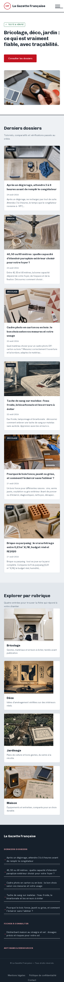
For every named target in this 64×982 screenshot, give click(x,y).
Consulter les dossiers (20, 58)
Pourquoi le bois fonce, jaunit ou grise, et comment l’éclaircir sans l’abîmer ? (33, 909)
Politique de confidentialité (42, 975)
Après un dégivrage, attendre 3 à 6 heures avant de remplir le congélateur (32, 859)
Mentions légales (16, 975)
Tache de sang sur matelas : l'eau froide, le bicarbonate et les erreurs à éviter (29, 897)
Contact (32, 980)
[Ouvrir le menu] (57, 6)
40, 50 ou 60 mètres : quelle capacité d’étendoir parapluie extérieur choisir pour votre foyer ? (32, 872)
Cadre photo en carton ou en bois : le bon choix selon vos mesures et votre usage (32, 884)
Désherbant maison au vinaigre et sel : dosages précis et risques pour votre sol (31, 934)
